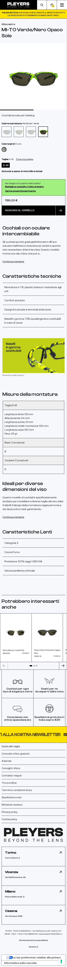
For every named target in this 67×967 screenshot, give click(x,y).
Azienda (6, 761)
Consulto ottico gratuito (16, 753)
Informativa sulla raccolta (20, 963)
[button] (33, 734)
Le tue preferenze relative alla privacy (37, 957)
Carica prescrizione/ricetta (20, 191)
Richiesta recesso (12, 804)
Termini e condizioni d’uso (17, 790)
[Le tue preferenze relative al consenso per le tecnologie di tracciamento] (61, 961)
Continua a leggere (13, 261)
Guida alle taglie (11, 746)
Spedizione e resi (12, 797)
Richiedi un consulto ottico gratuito (24, 186)
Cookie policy (9, 819)
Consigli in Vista (11, 768)
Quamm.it (33, 947)
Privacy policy (10, 812)
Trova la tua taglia (24, 159)
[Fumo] (4, 149)
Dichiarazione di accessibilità (33, 940)
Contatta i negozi (12, 775)
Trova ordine (9, 782)
